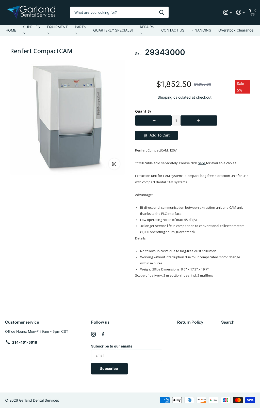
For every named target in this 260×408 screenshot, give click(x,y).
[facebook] (103, 334)
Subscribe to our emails (111, 346)
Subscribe (109, 368)
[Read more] (227, 12)
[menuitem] (11, 30)
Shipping (165, 97)
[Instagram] (93, 334)
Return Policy (190, 322)
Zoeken (162, 12)
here (202, 163)
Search (228, 322)
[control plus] (199, 120)
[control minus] (153, 120)
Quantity (143, 111)
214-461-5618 (24, 342)
